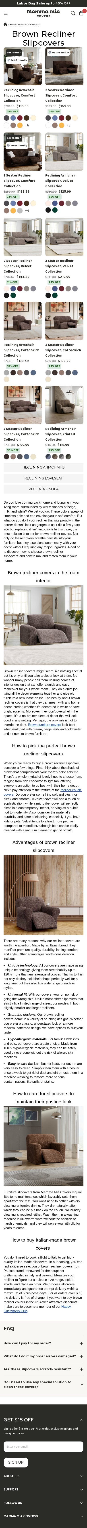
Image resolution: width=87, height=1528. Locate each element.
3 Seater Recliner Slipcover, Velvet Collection (59, 266)
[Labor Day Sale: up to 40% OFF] (43, 3)
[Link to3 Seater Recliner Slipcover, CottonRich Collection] (23, 405)
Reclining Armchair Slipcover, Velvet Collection (60, 181)
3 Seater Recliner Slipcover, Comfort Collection (19, 181)
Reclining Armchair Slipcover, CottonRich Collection (21, 350)
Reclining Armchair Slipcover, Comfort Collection (19, 96)
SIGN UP (16, 1462)
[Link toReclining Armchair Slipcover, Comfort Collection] (23, 66)
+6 (27, 125)
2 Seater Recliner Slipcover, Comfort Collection (61, 96)
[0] (81, 13)
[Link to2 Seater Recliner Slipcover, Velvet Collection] (23, 237)
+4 (27, 210)
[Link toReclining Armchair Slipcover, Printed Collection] (64, 405)
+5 (69, 125)
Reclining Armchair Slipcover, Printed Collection (60, 434)
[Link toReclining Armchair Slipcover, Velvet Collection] (64, 151)
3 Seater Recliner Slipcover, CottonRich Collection (21, 434)
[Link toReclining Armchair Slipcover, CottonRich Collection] (23, 321)
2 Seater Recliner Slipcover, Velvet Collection (18, 266)
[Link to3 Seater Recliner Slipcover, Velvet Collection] (64, 237)
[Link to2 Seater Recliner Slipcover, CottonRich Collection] (64, 321)
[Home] (5, 24)
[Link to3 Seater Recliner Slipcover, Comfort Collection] (23, 151)
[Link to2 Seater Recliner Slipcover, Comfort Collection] (64, 66)
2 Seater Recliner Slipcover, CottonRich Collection (63, 350)
